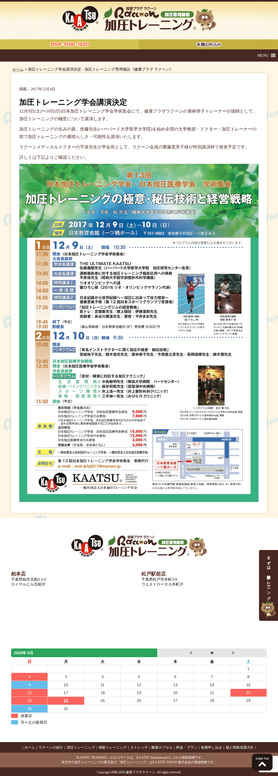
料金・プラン (186, 747)
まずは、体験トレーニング (269, 576)
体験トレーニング (113, 747)
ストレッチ (139, 747)
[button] (262, 55)
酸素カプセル (162, 747)
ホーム (18, 69)
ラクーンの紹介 (51, 747)
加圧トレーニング (81, 747)
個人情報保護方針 (240, 747)
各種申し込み (211, 747)
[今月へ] (212, 652)
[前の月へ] (175, 652)
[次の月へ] (248, 652)
